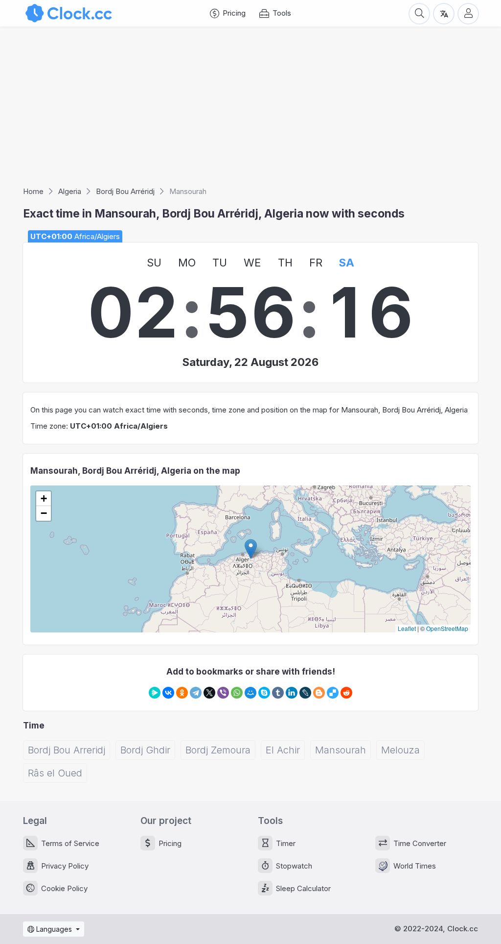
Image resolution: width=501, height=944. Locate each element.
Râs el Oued (55, 773)
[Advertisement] (250, 109)
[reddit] (346, 693)
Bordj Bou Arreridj (66, 750)
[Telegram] (196, 693)
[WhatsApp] (237, 693)
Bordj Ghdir (145, 750)
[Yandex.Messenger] (154, 693)
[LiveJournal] (305, 693)
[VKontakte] (168, 693)
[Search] (419, 13)
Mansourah (340, 750)
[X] (209, 693)
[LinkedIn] (291, 693)
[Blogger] (319, 693)
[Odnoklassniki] (182, 693)
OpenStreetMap (447, 628)
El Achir (283, 750)
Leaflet (407, 628)
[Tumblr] (278, 693)
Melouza (400, 750)
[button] (251, 549)
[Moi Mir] (250, 693)
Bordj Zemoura (217, 750)
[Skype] (264, 693)
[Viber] (223, 693)
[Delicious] (333, 693)
